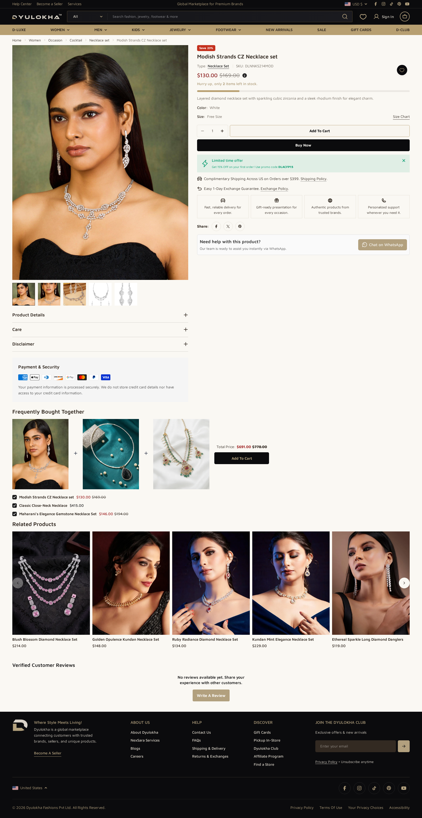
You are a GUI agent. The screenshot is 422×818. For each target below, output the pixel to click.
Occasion (55, 40)
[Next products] (404, 583)
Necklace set (99, 40)
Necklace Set (218, 66)
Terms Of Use (331, 807)
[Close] (403, 160)
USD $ (357, 4)
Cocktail (76, 40)
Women (35, 40)
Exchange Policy (274, 188)
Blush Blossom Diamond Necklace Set (44, 639)
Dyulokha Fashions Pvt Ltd (48, 807)
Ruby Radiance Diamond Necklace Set (205, 639)
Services (75, 4)
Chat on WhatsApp (386, 244)
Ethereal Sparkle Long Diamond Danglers (367, 639)
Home (16, 40)
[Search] (344, 16)
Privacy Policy (326, 762)
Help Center (22, 4)
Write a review (211, 695)
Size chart (401, 116)
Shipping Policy (313, 179)
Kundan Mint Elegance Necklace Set (283, 639)
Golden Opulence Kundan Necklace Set (125, 639)
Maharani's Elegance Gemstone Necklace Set (58, 514)
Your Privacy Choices (365, 807)
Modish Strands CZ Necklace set (46, 497)
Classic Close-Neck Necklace (43, 505)
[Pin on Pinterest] (240, 226)
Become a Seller (50, 4)
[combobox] (209, 16)
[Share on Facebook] (216, 226)
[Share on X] (228, 226)
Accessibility (399, 807)
